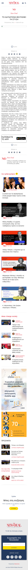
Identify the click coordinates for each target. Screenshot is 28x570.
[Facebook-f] (7, 557)
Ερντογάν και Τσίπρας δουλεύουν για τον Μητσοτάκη (17, 453)
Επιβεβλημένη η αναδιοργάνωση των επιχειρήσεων (18, 339)
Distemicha (16, 563)
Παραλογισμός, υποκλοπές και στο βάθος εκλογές (17, 350)
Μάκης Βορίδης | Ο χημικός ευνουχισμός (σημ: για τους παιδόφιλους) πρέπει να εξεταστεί (13, 224)
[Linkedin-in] (20, 557)
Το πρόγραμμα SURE (17, 468)
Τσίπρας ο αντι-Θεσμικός (17, 445)
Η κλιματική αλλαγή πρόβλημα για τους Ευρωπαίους (17, 361)
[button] (23, 3)
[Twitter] (11, 557)
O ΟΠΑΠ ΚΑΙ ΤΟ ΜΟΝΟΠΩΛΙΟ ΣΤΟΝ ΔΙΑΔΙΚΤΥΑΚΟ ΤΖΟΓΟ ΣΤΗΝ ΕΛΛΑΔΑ (14, 196)
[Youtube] (16, 557)
